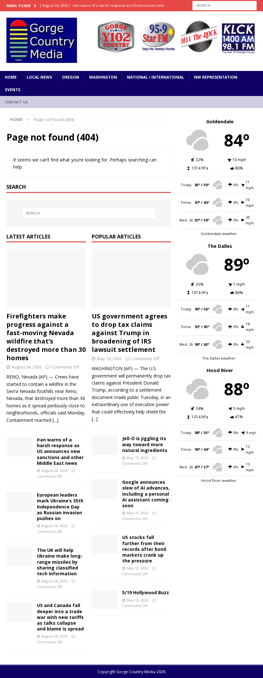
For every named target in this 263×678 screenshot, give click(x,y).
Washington (103, 77)
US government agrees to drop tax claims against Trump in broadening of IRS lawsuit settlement (129, 333)
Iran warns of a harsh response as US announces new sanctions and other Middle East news (60, 451)
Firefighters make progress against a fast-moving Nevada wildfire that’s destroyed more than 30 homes (46, 337)
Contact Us (16, 102)
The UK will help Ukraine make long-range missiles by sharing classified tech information (60, 562)
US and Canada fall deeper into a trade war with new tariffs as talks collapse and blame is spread (60, 617)
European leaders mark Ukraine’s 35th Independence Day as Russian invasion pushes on (60, 506)
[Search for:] (224, 5)
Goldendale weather (219, 233)
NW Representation (215, 77)
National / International (155, 77)
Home (11, 77)
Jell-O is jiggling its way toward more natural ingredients (144, 444)
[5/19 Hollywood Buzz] (104, 599)
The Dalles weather (218, 358)
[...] (55, 420)
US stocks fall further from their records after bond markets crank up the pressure (144, 549)
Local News (39, 77)
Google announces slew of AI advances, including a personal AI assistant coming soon (146, 494)
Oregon (70, 77)
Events (12, 89)
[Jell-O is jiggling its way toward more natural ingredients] (104, 445)
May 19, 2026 (109, 358)
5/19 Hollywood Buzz (145, 592)
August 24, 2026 (26, 367)
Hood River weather (218, 480)
